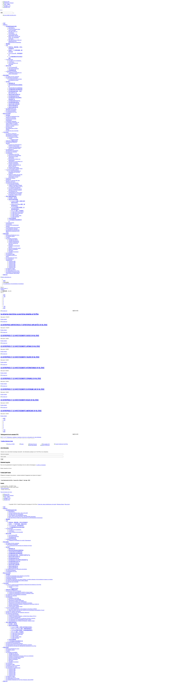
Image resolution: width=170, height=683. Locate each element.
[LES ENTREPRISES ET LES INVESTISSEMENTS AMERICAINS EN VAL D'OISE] (4, 407)
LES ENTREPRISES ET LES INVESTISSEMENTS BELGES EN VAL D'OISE (20, 400)
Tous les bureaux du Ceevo (6, 492)
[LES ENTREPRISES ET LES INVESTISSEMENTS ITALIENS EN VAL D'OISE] (4, 353)
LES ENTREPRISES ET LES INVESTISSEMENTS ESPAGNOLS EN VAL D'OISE (21, 378)
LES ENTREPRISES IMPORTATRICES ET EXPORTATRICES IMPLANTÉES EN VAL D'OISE (24, 324)
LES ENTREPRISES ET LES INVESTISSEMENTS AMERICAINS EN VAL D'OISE (21, 410)
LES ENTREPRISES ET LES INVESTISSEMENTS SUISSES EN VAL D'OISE (20, 335)
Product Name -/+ (4, 288)
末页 (4, 308)
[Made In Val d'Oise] (48, 444)
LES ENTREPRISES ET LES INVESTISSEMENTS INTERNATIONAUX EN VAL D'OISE (22, 367)
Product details (4, 319)
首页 (4, 280)
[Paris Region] (34, 445)
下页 (4, 306)
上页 (4, 296)
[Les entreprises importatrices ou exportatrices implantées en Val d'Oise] (4, 310)
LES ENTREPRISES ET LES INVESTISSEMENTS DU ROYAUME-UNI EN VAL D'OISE (22, 389)
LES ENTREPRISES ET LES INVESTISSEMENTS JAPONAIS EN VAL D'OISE (20, 346)
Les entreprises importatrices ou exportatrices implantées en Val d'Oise (20, 314)
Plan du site (67, 504)
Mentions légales (60, 504)
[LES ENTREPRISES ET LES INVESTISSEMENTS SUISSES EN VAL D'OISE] (4, 332)
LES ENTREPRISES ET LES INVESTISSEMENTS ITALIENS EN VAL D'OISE (20, 357)
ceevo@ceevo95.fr (5, 488)
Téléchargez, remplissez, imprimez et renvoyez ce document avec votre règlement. (24, 437)
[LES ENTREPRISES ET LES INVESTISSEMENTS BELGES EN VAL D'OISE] (4, 396)
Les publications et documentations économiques (13, 283)
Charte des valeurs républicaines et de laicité (47, 504)
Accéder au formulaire (41, 464)
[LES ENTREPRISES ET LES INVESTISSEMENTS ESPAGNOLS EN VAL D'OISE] (4, 375)
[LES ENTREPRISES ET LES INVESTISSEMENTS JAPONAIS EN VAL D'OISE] (4, 343)
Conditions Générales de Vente (7, 441)
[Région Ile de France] (8, 15)
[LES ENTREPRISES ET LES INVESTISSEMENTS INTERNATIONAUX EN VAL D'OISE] (4, 364)
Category (2, 289)
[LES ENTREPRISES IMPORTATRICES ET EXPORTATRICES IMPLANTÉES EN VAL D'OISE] (4, 321)
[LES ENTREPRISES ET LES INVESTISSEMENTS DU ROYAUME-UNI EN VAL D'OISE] (4, 386)
